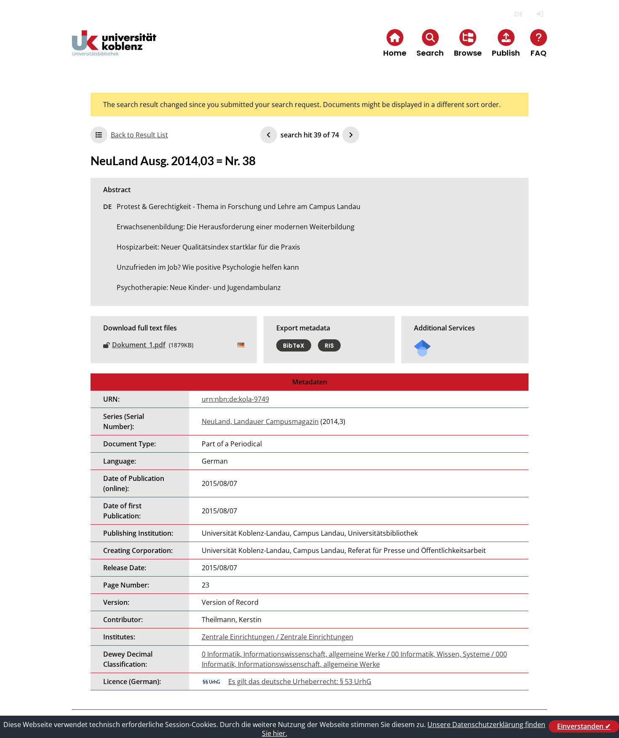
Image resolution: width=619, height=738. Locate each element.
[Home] (114, 50)
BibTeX (293, 345)
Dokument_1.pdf (138, 344)
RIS (329, 345)
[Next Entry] (350, 135)
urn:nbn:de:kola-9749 (235, 399)
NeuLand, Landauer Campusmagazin (260, 421)
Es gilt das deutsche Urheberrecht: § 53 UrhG (299, 681)
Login (539, 14)
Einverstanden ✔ (584, 726)
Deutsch (518, 14)
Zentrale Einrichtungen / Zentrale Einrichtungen (277, 636)
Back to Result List (139, 135)
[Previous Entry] (268, 135)
